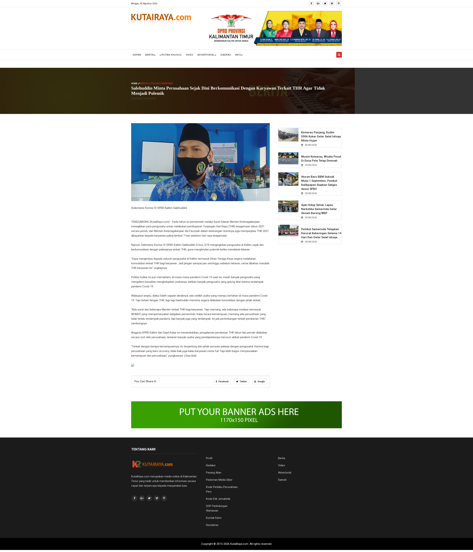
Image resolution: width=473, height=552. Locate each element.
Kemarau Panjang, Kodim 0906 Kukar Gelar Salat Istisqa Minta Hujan (321, 136)
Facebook (223, 381)
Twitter (243, 381)
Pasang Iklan (213, 472)
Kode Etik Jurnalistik (218, 498)
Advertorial (206, 54)
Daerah (226, 54)
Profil (209, 458)
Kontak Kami (213, 517)
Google (261, 381)
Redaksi (210, 465)
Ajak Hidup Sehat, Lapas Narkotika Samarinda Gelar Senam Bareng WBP (319, 209)
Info (238, 54)
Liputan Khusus (171, 54)
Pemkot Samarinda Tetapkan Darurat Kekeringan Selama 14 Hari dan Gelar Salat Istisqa (321, 233)
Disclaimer (212, 525)
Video (189, 54)
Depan (137, 54)
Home (134, 83)
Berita (149, 54)
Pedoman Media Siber (219, 479)
